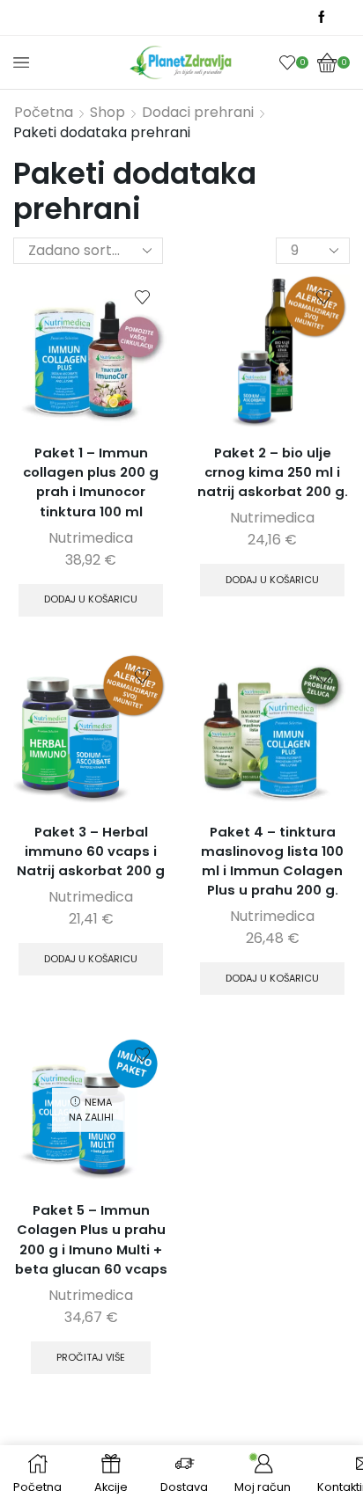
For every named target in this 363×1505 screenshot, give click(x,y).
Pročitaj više (90, 1357)
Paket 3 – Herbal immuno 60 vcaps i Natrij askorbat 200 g (91, 851)
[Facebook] (321, 18)
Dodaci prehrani (198, 112)
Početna (43, 112)
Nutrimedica (90, 538)
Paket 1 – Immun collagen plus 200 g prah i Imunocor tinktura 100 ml (91, 482)
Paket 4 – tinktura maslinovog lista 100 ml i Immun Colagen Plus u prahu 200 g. (272, 861)
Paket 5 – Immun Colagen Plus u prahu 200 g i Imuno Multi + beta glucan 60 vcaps (91, 1239)
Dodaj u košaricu (90, 599)
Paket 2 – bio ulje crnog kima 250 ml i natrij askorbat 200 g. (272, 471)
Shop (107, 112)
